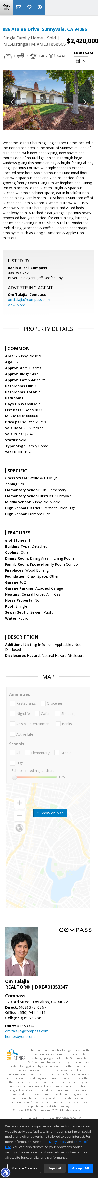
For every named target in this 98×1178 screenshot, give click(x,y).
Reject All (55, 1168)
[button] (5, 1172)
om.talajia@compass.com (29, 299)
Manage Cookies (24, 1168)
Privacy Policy (56, 1141)
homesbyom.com (20, 1036)
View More (16, 305)
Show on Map (52, 813)
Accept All (80, 1168)
